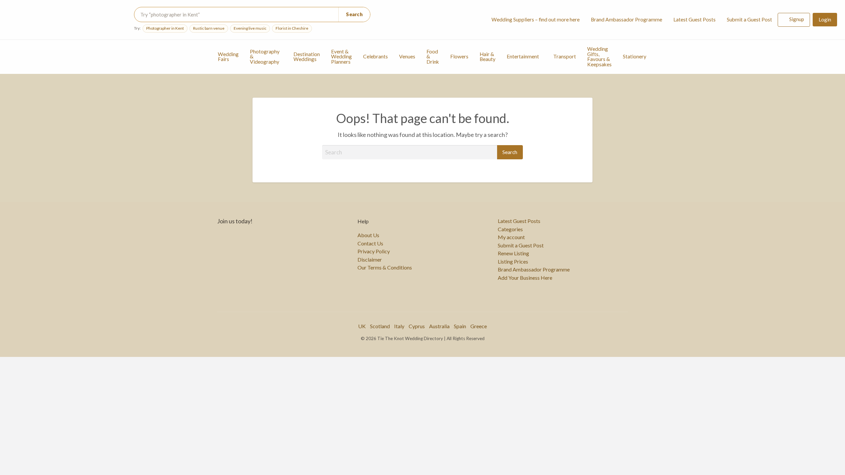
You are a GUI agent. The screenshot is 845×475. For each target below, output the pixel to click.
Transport (564, 56)
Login (825, 19)
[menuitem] (535, 20)
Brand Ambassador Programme (626, 19)
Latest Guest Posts (694, 19)
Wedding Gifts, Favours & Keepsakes (599, 56)
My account (511, 237)
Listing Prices (513, 261)
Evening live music (250, 28)
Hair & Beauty (487, 56)
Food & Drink (432, 56)
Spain (460, 326)
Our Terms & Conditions (384, 267)
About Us (368, 235)
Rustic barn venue (208, 28)
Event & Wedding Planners (341, 56)
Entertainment (523, 56)
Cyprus (417, 326)
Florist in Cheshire (292, 28)
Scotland (380, 326)
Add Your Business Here (525, 277)
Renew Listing (513, 253)
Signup (796, 19)
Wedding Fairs (228, 56)
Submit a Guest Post (749, 19)
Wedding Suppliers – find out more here (535, 19)
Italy (399, 326)
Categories (510, 229)
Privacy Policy (373, 251)
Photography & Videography (265, 56)
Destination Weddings (306, 56)
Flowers (459, 56)
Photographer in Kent (165, 28)
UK (362, 326)
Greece (478, 326)
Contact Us (370, 243)
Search (354, 14)
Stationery (634, 56)
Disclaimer (369, 259)
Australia (439, 326)
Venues (407, 56)
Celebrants (375, 56)
